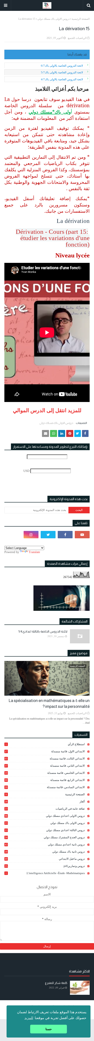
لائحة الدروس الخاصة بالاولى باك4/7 (62, 79)
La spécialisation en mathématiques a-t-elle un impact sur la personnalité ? (49, 703)
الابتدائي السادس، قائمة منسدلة (45, 787)
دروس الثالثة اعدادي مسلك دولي (45, 830)
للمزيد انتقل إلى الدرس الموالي (47, 410)
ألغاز (45, 801)
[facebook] (65, 534)
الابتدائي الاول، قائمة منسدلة (45, 751)
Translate (34, 552)
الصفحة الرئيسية (81, 18)
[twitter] (48, 534)
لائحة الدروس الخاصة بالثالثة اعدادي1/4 (42, 631)
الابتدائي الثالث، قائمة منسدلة (45, 758)
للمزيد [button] (28, 1018)
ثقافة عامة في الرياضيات (45, 808)
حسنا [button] (48, 1029)
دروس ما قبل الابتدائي (45, 858)
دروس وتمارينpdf (45, 866)
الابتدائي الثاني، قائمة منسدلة (45, 765)
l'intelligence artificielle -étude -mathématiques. (45, 873)
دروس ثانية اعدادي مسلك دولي (45, 844)
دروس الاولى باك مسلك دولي (53, 18)
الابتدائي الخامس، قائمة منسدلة (45, 773)
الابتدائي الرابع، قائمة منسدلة (45, 780)
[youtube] (82, 534)
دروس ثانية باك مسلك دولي (45, 851)
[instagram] (31, 534)
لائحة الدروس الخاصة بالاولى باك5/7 (62, 72)
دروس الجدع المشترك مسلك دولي (45, 837)
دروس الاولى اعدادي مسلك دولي (45, 815)
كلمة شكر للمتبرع (56, 983)
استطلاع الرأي (45, 744)
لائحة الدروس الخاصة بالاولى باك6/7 (62, 65)
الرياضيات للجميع (77, 38)
